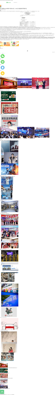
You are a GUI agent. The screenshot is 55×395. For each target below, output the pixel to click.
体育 (3, 0)
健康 (8, 0)
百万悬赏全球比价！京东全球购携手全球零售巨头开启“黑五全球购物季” (6, 101)
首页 (0, 0)
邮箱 (12, 0)
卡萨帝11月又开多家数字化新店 (4, 212)
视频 (6, 0)
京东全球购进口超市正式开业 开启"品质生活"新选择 (4, 90)
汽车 (10, 0)
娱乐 (2, 0)
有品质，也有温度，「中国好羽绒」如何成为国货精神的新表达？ (5, 140)
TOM (0, 114)
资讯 (1, 0)
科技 (11, 0)
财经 (7, 0)
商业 (15, 2)
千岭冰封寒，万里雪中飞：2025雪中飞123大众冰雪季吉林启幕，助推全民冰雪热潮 (7, 176)
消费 (9, 0)
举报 (0, 47)
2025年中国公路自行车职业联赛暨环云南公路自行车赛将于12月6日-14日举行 (7, 283)
